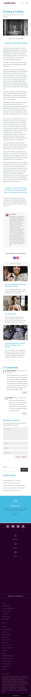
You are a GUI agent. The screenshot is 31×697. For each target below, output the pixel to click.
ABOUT (15, 547)
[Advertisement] (15, 574)
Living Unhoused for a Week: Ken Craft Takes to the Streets (15, 345)
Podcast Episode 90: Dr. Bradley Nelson (14, 485)
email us (15, 506)
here (3, 692)
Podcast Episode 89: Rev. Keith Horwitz (14, 488)
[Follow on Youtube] (12, 526)
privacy (15, 539)
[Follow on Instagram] (17, 258)
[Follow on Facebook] (14, 258)
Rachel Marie (8, 14)
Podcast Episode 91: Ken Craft (11, 483)
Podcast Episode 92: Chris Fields (12, 480)
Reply (25, 392)
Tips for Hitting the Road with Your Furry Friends (15, 285)
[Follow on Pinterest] (23, 526)
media (15, 556)
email (15, 514)
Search (5, 467)
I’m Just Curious (10, 314)
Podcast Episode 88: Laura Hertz (12, 490)
